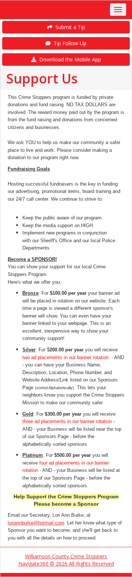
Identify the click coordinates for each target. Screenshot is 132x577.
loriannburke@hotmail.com (36, 523)
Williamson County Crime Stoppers (66, 556)
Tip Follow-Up (69, 43)
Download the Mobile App (68, 59)
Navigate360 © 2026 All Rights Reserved (66, 563)
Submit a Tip (68, 27)
